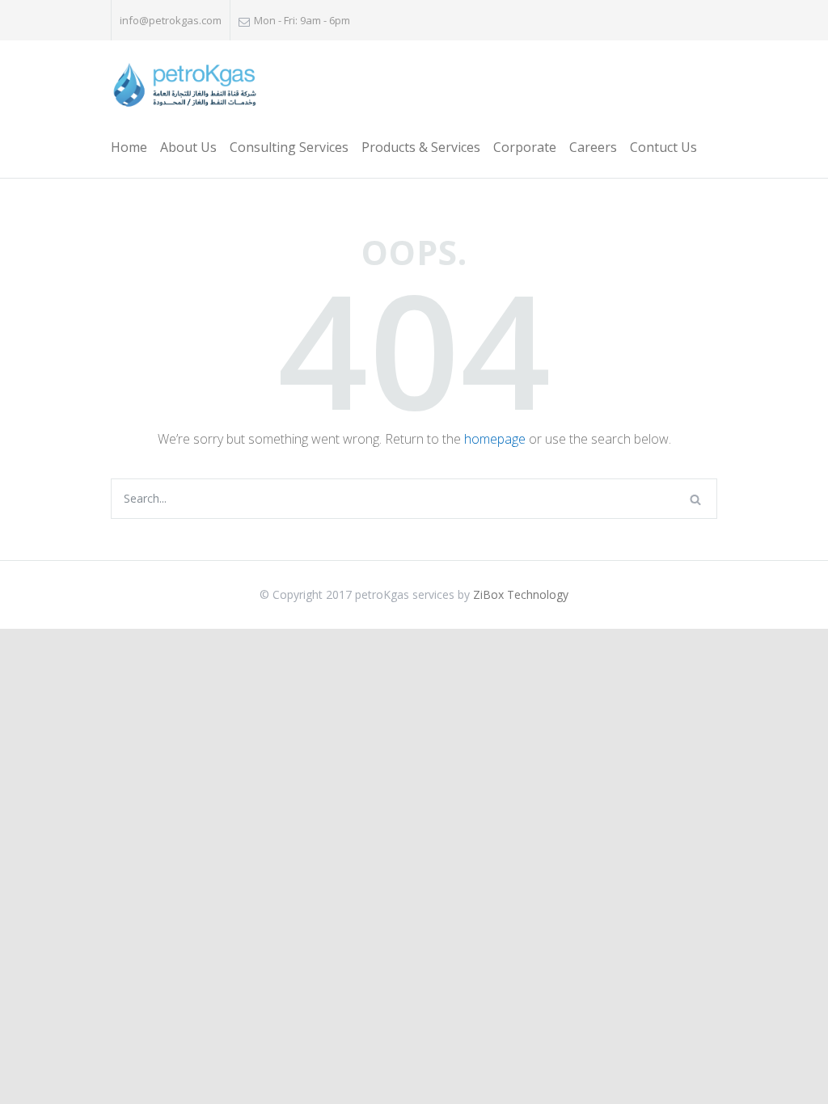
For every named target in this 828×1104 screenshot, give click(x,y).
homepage (495, 439)
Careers (593, 147)
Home (129, 147)
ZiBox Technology (520, 594)
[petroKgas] (184, 86)
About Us (188, 147)
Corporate (524, 147)
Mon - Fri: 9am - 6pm (302, 20)
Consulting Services (289, 147)
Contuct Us (663, 147)
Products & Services (420, 147)
